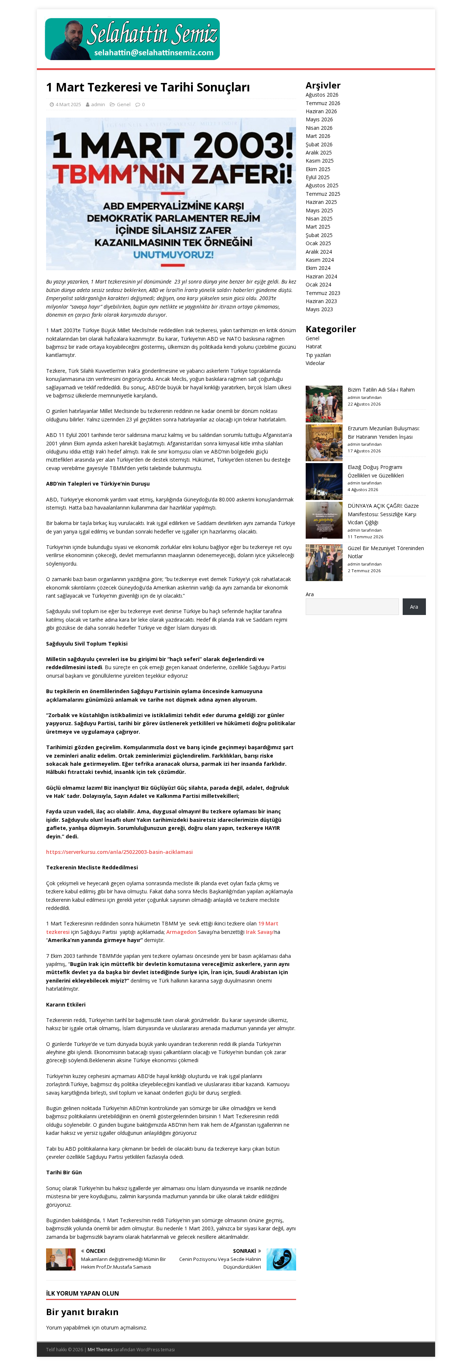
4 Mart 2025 (68, 104)
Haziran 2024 (321, 276)
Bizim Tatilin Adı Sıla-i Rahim (381, 389)
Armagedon (181, 931)
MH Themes (100, 1349)
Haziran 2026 (321, 111)
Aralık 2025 (319, 152)
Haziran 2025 (321, 201)
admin (98, 104)
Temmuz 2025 (323, 193)
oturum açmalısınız (123, 1327)
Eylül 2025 (318, 177)
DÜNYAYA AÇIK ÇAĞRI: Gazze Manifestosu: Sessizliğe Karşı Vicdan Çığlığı (383, 514)
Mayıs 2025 (319, 210)
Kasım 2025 (320, 160)
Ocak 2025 (318, 243)
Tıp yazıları (318, 354)
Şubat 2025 (319, 235)
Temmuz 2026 (323, 103)
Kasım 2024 (320, 259)
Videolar (315, 362)
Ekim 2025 (318, 169)
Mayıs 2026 (319, 119)
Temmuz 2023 (323, 292)
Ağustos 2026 (322, 94)
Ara (310, 594)
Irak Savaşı (260, 931)
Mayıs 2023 (319, 309)
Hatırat (314, 346)
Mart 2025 (318, 226)
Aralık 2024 (319, 251)
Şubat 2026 (319, 144)
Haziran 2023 (321, 301)
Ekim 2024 (318, 267)
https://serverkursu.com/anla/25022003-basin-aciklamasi (119, 851)
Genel (124, 104)
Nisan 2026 (319, 127)
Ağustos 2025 (322, 185)
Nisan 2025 (319, 218)
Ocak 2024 (318, 284)
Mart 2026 (318, 135)
